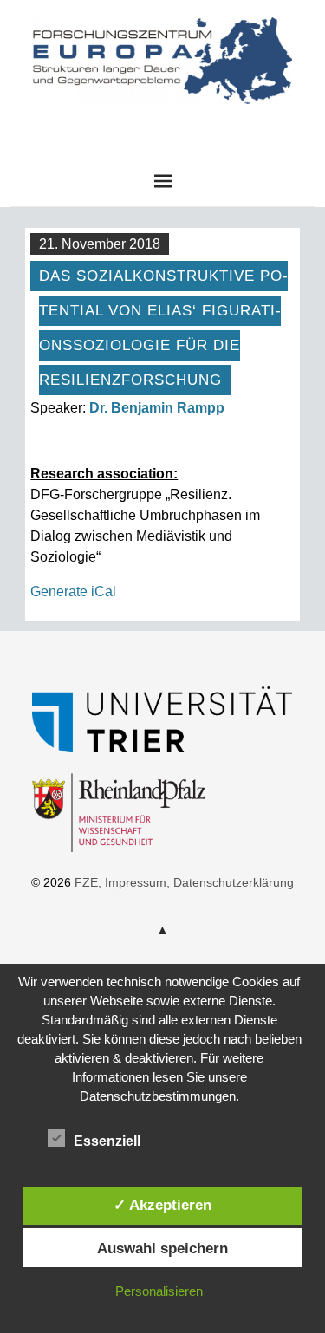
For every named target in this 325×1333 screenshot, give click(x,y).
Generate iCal (73, 591)
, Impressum (132, 882)
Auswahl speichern (162, 1248)
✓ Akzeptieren (162, 1205)
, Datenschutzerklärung (230, 882)
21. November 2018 (99, 244)
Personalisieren (159, 1291)
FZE (163, 120)
